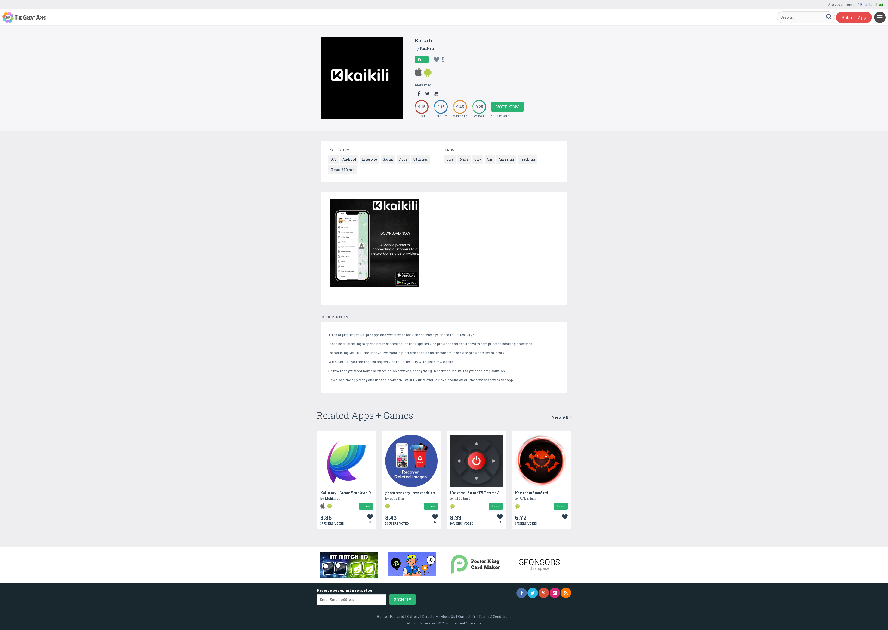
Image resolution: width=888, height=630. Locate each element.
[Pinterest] (544, 593)
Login (881, 4)
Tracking (527, 159)
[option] (374, 244)
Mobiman (333, 498)
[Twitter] (532, 593)
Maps (463, 159)
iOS (333, 159)
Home (382, 616)
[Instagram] (555, 593)
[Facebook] (521, 593)
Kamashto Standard (531, 493)
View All (560, 417)
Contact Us (467, 616)
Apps (403, 159)
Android (349, 159)
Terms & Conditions (495, 616)
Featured (397, 616)
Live (449, 159)
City (477, 159)
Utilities (420, 159)
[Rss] (566, 593)
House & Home (342, 169)
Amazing (506, 159)
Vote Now (507, 107)
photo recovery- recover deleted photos (417, 493)
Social (388, 159)
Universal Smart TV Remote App (477, 493)
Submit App (854, 17)
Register (867, 4)
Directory (430, 616)
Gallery (413, 616)
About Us (448, 616)
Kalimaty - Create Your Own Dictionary (353, 493)
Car (490, 159)
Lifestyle (369, 159)
